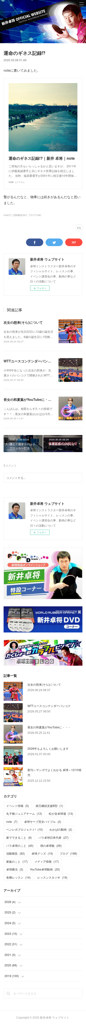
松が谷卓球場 (61, 813)
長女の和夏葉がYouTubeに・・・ (29, 399)
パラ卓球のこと (19, 845)
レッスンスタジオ (52, 877)
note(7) (7, 215)
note (11, 821)
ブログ (68, 853)
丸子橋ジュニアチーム (24, 813)
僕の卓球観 (51, 845)
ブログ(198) (34, 215)
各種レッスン (18, 877)
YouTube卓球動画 (45, 869)
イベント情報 (17, 806)
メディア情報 (46, 861)
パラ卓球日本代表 (53, 837)
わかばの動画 (60, 829)
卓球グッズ (42, 853)
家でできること (19, 837)
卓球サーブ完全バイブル (42, 821)
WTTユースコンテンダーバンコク (29, 361)
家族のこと (17, 861)
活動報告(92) (20, 215)
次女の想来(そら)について (23, 322)
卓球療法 (14, 869)
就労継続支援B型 (49, 806)
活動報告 (15, 853)
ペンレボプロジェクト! (24, 829)
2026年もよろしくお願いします (48, 748)
